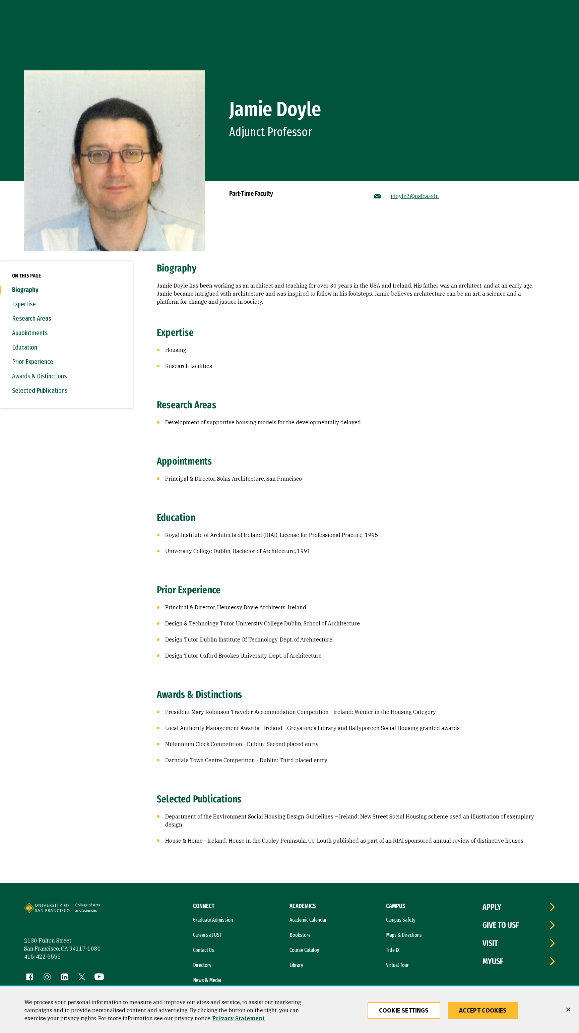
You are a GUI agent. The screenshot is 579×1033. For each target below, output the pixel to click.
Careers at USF (207, 935)
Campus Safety (400, 920)
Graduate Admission (213, 920)
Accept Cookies (483, 1010)
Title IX (392, 950)
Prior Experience (32, 362)
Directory (202, 965)
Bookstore (300, 935)
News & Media (207, 980)
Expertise (24, 304)
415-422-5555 (42, 956)
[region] (289, 1010)
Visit (490, 943)
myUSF (492, 961)
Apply (491, 907)
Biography (25, 290)
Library (296, 965)
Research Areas (31, 318)
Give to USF (500, 925)
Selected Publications (39, 390)
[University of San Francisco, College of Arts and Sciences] (97, 910)
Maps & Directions (404, 935)
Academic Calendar (308, 920)
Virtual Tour (397, 965)
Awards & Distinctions (39, 376)
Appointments (30, 333)
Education (24, 347)
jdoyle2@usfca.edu (415, 196)
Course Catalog (305, 950)
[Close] (568, 1009)
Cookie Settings (404, 1010)
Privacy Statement (238, 1018)
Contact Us (203, 950)
